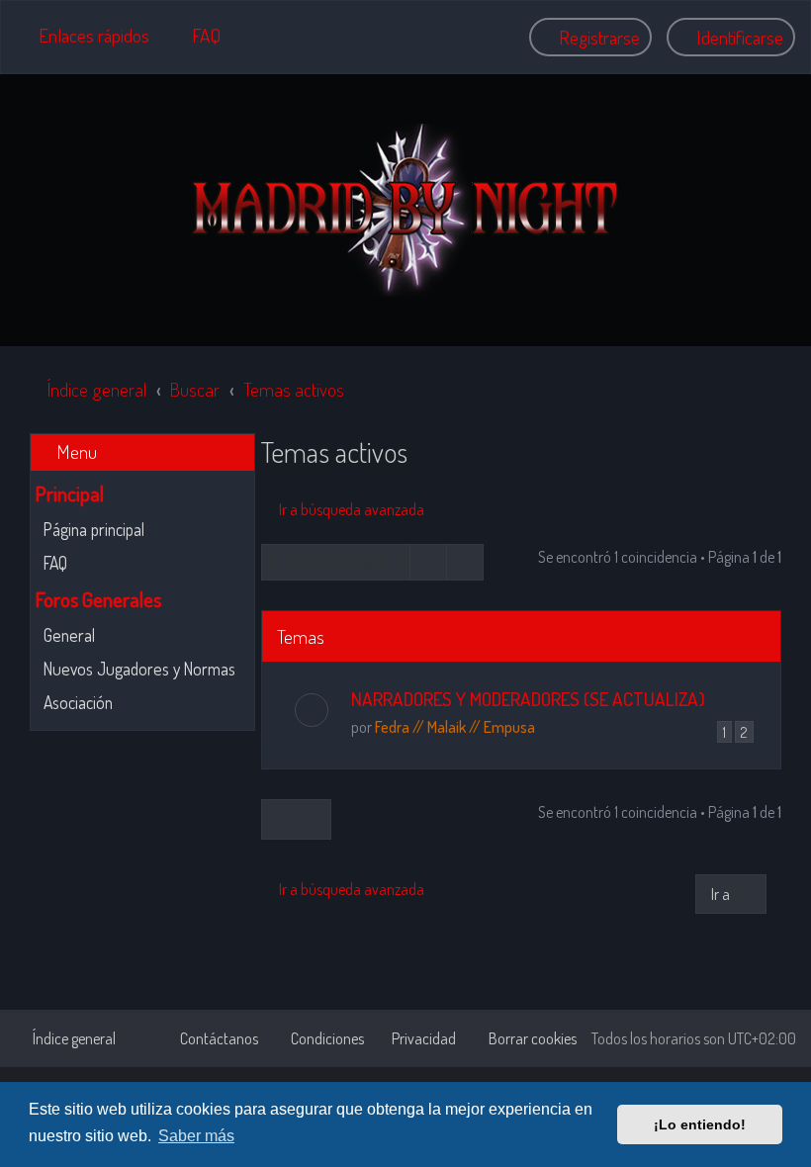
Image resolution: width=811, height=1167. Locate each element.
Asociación (78, 702)
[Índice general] (405, 210)
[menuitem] (197, 35)
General (69, 635)
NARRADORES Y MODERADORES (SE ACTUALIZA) (528, 698)
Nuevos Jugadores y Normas (139, 668)
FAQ (55, 563)
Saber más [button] (196, 1135)
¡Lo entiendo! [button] (700, 1124)
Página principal (94, 529)
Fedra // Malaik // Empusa (455, 727)
